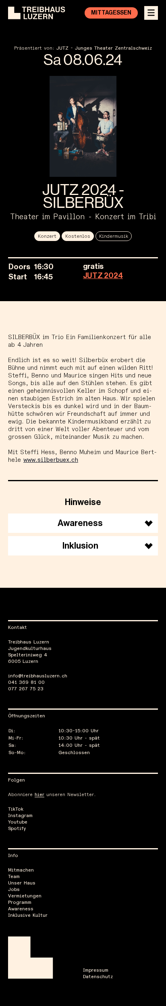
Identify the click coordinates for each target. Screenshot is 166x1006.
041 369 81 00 (26, 682)
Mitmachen (21, 870)
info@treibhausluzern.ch (37, 676)
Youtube (17, 822)
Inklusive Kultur (28, 915)
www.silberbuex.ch (50, 460)
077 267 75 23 (26, 689)
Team (14, 876)
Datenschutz (98, 977)
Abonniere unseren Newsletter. (52, 794)
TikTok (15, 809)
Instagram (20, 815)
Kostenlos (77, 236)
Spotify (17, 828)
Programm (19, 902)
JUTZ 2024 (103, 275)
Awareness (20, 909)
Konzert (47, 236)
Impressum (95, 970)
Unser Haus (21, 883)
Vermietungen (25, 896)
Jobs (14, 889)
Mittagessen (111, 13)
